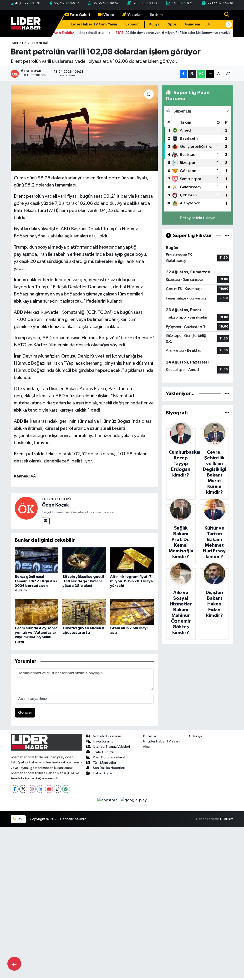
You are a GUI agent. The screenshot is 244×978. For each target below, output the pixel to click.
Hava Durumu (103, 741)
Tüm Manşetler (104, 762)
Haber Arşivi (102, 773)
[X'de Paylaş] (192, 74)
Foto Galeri (80, 15)
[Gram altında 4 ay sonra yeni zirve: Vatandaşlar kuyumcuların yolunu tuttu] (36, 612)
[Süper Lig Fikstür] (227, 236)
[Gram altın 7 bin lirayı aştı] (132, 612)
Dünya (154, 24)
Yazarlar (134, 15)
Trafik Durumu (103, 752)
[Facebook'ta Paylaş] (183, 74)
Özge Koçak (55, 505)
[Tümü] (227, 394)
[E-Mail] (46, 521)
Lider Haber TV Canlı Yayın (94, 24)
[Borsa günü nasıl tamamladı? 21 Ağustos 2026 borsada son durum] (36, 560)
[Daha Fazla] (210, 74)
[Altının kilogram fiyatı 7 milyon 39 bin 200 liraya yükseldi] (132, 560)
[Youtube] (49, 789)
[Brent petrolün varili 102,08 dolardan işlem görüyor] (84, 128)
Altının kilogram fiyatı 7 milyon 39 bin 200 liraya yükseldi (131, 581)
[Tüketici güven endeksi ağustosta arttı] (84, 612)
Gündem (192, 24)
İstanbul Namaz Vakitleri (111, 746)
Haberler (18, 43)
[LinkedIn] (40, 789)
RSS (20, 819)
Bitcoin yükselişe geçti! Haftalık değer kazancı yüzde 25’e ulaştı (83, 581)
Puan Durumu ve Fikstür (111, 757)
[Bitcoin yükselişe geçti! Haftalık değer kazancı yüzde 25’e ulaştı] (84, 560)
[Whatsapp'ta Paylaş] (201, 74)
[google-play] (134, 800)
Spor (172, 24)
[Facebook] (15, 789)
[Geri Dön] (14, 964)
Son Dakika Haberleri (109, 768)
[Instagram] (32, 789)
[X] (23, 789)
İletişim (156, 15)
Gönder (25, 713)
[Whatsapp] (66, 789)
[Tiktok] (57, 789)
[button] (228, 24)
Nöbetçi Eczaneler (107, 736)
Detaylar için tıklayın (197, 218)
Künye (198, 736)
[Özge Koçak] (26, 508)
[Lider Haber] (26, 23)
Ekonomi (132, 24)
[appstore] (108, 800)
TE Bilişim (226, 819)
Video (108, 15)
